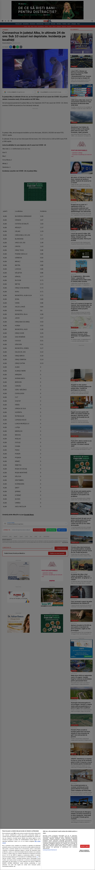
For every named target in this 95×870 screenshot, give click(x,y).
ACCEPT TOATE (85, 846)
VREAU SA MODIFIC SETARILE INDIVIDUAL (84, 851)
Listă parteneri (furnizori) (50, 849)
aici (37, 856)
